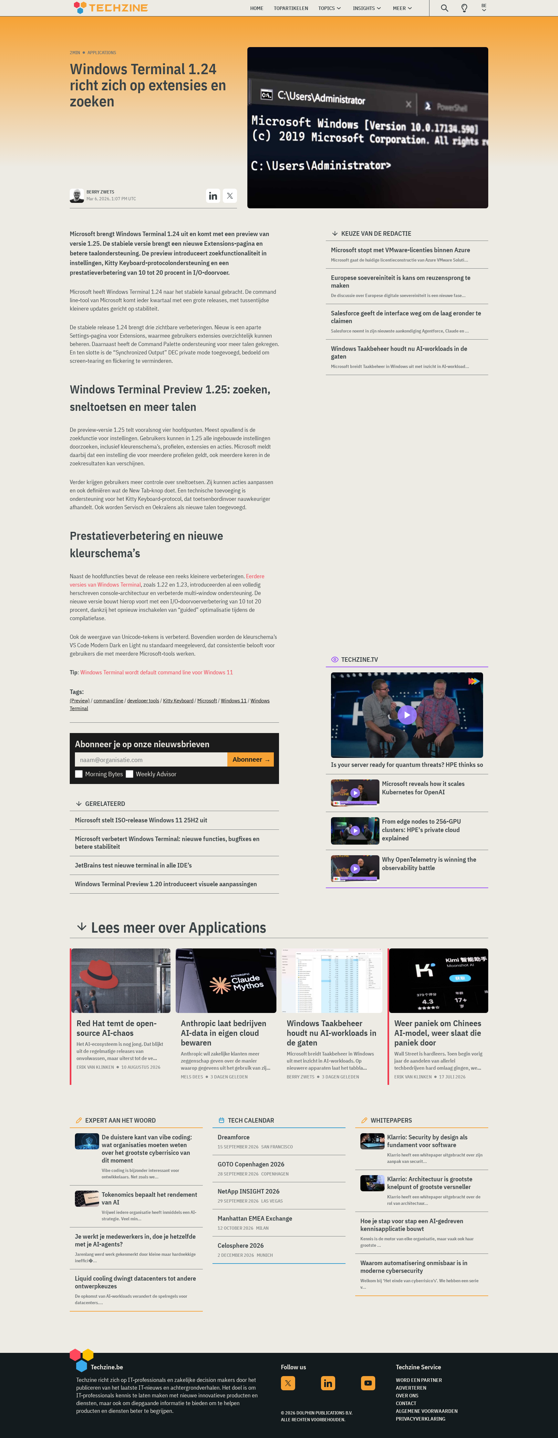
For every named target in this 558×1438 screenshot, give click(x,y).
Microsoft (207, 700)
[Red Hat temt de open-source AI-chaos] (120, 980)
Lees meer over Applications (178, 927)
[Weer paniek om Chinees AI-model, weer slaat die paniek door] (438, 980)
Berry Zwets (301, 1077)
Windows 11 (234, 700)
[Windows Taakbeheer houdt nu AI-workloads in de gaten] (332, 980)
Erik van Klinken (95, 1067)
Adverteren (411, 1387)
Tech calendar (251, 1120)
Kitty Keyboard (178, 700)
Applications (102, 52)
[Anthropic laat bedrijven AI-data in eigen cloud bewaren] (226, 980)
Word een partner (419, 1380)
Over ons (407, 1395)
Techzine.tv (359, 659)
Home (257, 8)
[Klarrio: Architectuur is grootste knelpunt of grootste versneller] (372, 1190)
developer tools (143, 700)
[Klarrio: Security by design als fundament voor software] (372, 1149)
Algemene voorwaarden (427, 1411)
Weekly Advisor (156, 773)
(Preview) (80, 700)
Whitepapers (391, 1120)
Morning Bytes (104, 773)
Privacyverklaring (420, 1418)
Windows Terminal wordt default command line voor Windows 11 (156, 672)
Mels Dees (192, 1077)
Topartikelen (291, 8)
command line (108, 700)
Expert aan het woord (120, 1120)
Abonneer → (251, 759)
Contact (406, 1403)
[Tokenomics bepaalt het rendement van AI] (87, 1206)
